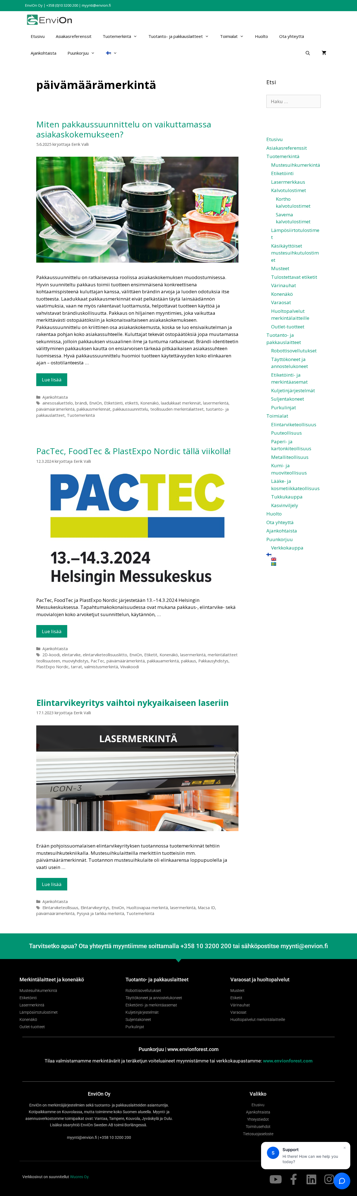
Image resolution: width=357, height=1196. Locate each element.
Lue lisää (52, 379)
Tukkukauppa (287, 496)
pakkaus (188, 661)
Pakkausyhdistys (213, 661)
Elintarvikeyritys (95, 907)
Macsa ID (206, 907)
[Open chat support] (342, 1181)
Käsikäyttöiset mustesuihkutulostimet (295, 253)
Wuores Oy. (80, 1177)
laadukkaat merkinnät (181, 403)
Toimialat (229, 36)
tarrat (76, 666)
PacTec (97, 661)
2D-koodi (51, 654)
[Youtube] (275, 1179)
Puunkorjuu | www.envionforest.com (179, 1049)
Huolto (261, 36)
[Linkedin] (311, 1179)
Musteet (280, 268)
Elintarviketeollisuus (60, 907)
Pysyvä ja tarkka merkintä (100, 913)
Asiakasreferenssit (73, 36)
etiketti (131, 403)
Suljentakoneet (287, 399)
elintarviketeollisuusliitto (105, 654)
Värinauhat (283, 285)
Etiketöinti (113, 403)
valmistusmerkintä (101, 666)
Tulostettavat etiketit (294, 277)
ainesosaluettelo (57, 403)
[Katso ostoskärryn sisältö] (324, 53)
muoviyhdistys (75, 661)
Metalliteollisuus (289, 457)
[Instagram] (329, 1179)
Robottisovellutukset (294, 350)
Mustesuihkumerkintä (295, 165)
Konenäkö (149, 403)
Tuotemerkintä (117, 36)
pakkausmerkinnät (93, 409)
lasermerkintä (215, 403)
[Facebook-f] (293, 1179)
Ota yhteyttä (291, 36)
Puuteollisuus (286, 433)
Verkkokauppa (287, 547)
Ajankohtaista (43, 53)
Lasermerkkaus (288, 182)
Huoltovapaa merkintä (147, 907)
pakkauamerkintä (163, 661)
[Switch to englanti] (296, 559)
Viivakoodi (129, 666)
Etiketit (150, 654)
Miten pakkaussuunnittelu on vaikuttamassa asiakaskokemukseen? (123, 129)
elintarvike (71, 654)
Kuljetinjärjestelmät (293, 390)
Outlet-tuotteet (287, 326)
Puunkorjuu (78, 53)
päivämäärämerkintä (55, 409)
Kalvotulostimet (288, 190)
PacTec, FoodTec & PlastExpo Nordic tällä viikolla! (133, 451)
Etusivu (38, 36)
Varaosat (281, 302)
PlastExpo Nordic (52, 666)
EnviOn (95, 403)
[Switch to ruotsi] (296, 564)
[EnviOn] (50, 19)
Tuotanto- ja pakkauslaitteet (175, 36)
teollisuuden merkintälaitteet (177, 409)
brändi (81, 403)
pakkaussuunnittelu (130, 409)
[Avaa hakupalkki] (308, 53)
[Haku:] (293, 101)
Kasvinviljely (284, 505)
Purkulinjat (283, 407)
